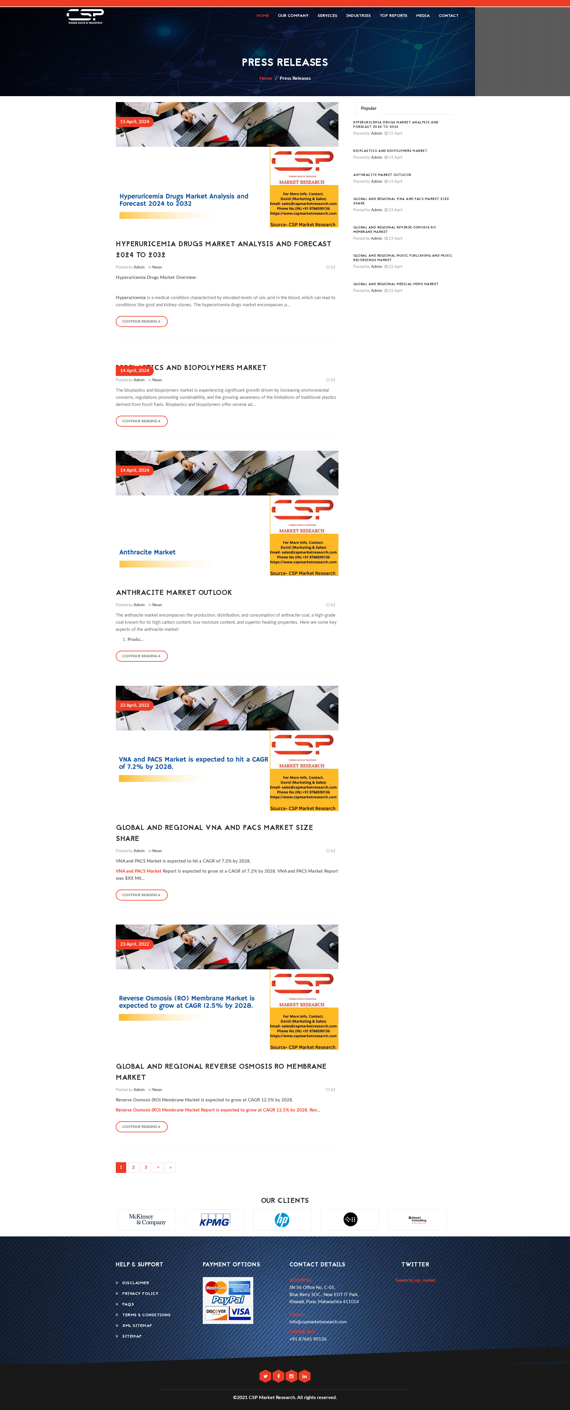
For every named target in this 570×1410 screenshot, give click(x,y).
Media (423, 16)
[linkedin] (305, 1376)
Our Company (293, 16)
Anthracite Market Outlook (174, 593)
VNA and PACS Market (139, 871)
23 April (395, 210)
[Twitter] (266, 1376)
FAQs (126, 1304)
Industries (358, 16)
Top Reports (393, 16)
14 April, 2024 (134, 371)
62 (332, 267)
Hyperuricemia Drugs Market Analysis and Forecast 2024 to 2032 (396, 125)
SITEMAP (130, 1336)
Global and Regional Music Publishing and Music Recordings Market (402, 258)
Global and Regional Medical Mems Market (396, 284)
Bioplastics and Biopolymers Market (191, 368)
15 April (395, 134)
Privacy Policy (138, 1294)
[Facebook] (279, 1376)
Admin (139, 267)
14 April (395, 158)
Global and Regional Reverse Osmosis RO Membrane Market (394, 230)
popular (369, 108)
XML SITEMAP (135, 1326)
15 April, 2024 (134, 122)
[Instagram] (292, 1376)
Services (327, 16)
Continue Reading (140, 321)
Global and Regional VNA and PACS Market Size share (401, 201)
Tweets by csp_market (415, 1281)
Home (262, 16)
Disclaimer (133, 1283)
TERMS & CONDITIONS (144, 1315)
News (157, 267)
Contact (449, 16)
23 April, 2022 (134, 705)
